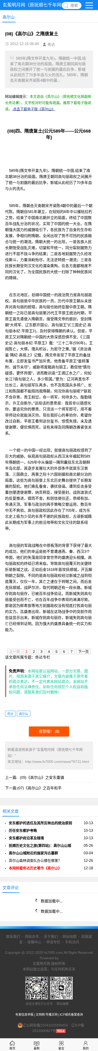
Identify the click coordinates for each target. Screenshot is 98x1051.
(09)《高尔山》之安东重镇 (42, 777)
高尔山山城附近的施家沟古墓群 (33, 853)
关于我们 (51, 936)
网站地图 (70, 936)
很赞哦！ (47, 731)
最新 (37, 1048)
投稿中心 (34, 942)
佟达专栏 (42, 657)
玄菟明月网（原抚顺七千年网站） (36, 5)
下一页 (83, 652)
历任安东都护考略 (23, 830)
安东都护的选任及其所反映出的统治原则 (40, 823)
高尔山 (23, 714)
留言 (61, 1048)
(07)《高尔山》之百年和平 (39, 788)
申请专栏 (53, 942)
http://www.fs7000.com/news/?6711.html (57, 762)
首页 (12, 1048)
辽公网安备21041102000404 (45, 1025)
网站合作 (32, 936)
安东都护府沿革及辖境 (26, 838)
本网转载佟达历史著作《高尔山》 (35, 868)
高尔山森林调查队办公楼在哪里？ (35, 861)
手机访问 (72, 942)
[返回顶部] (87, 940)
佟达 (10, 714)
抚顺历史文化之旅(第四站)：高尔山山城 (40, 846)
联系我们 (13, 936)
